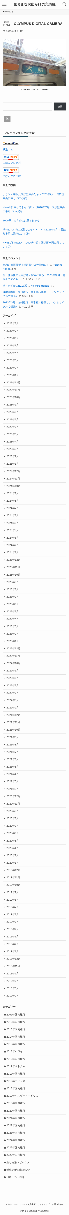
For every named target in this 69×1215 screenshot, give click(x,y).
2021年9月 (12, 737)
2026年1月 (12, 375)
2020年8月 (12, 818)
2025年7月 (12, 419)
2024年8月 (12, 500)
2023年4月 (12, 619)
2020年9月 (12, 811)
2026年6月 (12, 338)
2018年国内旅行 (15, 1088)
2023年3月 (12, 626)
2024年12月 (13, 471)
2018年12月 (13, 958)
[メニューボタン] (4, 4)
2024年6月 (12, 515)
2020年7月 (12, 825)
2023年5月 (12, 611)
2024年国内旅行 (15, 1140)
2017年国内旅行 (15, 1073)
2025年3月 (12, 449)
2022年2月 (12, 707)
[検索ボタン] (64, 4)
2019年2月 (12, 944)
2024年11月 (13, 478)
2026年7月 (12, 330)
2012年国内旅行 (15, 1022)
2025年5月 (12, 434)
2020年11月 (13, 803)
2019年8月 (12, 899)
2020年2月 (12, 855)
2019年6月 (12, 914)
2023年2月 (12, 633)
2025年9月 (12, 404)
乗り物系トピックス (18, 1162)
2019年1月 (12, 951)
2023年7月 (12, 596)
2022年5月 (12, 700)
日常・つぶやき (15, 1177)
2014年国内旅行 (15, 1036)
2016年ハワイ (14, 1051)
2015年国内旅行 (15, 1044)
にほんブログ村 (12, 162)
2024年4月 (12, 530)
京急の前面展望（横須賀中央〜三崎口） (26, 264)
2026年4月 (12, 353)
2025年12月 (13, 382)
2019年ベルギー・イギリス (22, 1095)
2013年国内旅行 (15, 1029)
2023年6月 (12, 604)
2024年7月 (12, 508)
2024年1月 (12, 552)
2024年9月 (12, 493)
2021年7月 (12, 752)
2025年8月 (12, 412)
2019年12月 (13, 870)
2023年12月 (13, 559)
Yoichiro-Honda (40, 285)
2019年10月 (13, 885)
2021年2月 (12, 789)
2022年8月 (12, 678)
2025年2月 (12, 456)
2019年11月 (13, 877)
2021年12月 (13, 715)
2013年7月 (12, 973)
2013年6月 (12, 981)
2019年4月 (12, 929)
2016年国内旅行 (15, 1059)
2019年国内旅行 (15, 1103)
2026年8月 (12, 323)
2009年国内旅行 (15, 1014)
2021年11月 (13, 722)
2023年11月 (13, 567)
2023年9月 (12, 582)
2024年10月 (13, 486)
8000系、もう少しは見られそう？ (22, 220)
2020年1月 (12, 862)
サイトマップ (44, 1204)
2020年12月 (13, 796)
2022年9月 (12, 670)
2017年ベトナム (15, 1066)
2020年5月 (12, 840)
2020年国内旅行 (15, 1110)
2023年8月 (12, 589)
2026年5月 (12, 345)
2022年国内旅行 (15, 1125)
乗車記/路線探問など (18, 1169)
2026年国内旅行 (15, 1155)
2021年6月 (12, 759)
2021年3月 (12, 781)
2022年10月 (13, 663)
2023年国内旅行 (15, 1132)
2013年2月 (12, 995)
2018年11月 (13, 966)
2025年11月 (13, 390)
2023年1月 (12, 641)
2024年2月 (12, 545)
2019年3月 (12, 936)
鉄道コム (8, 149)
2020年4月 (12, 848)
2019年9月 (12, 892)
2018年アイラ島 (15, 1081)
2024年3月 (12, 537)
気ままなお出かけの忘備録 (35, 4)
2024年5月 (12, 523)
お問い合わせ (58, 1204)
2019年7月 (12, 907)
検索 (60, 106)
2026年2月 (12, 367)
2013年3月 (12, 988)
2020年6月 (12, 833)
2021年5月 (12, 766)
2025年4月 (12, 441)
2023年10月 (13, 574)
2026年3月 (12, 360)
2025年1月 (12, 463)
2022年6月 (12, 693)
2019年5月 (12, 921)
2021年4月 (12, 774)
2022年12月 (13, 648)
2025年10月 (13, 397)
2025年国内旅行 (15, 1147)
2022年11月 (13, 656)
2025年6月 (12, 427)
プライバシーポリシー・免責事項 (20, 1204)
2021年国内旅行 (15, 1118)
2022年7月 (12, 685)
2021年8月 (12, 744)
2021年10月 (13, 729)
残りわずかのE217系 (15, 285)
